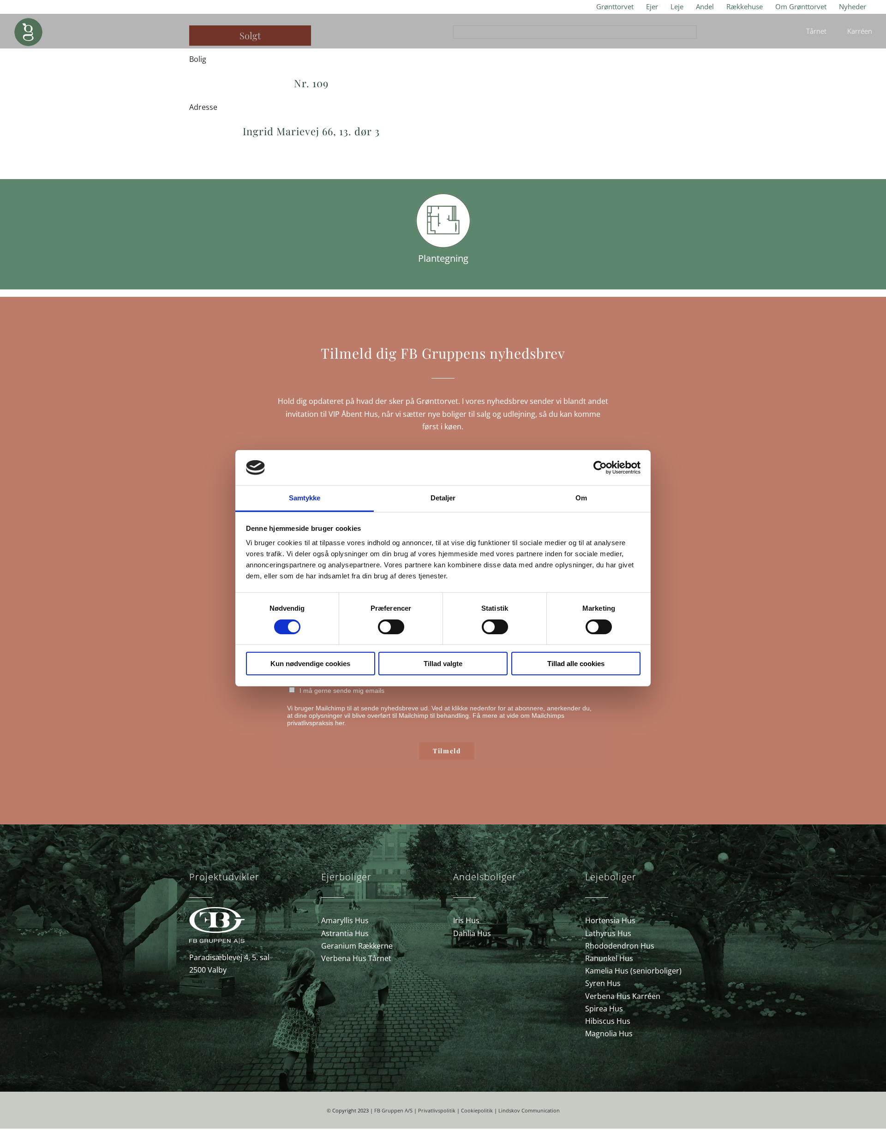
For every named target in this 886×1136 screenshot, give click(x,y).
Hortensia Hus (610, 920)
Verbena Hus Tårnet (356, 958)
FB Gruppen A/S (393, 1110)
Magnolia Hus (609, 1033)
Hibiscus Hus (607, 1021)
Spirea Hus (604, 1009)
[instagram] (664, 1060)
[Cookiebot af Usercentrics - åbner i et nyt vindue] (600, 468)
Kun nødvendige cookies (310, 663)
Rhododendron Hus (619, 946)
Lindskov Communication (529, 1110)
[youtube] (679, 1060)
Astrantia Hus (345, 933)
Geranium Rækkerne (357, 946)
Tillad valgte (443, 663)
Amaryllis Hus (345, 920)
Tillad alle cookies (576, 663)
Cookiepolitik (477, 1110)
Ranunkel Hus (609, 958)
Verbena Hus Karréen (622, 996)
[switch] (391, 626)
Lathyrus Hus (608, 933)
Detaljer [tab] (443, 498)
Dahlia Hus (472, 933)
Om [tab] (581, 498)
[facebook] (650, 1060)
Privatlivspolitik (436, 1110)
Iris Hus (466, 920)
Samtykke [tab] (305, 498)
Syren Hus (603, 983)
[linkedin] (694, 1060)
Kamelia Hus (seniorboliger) (633, 971)
